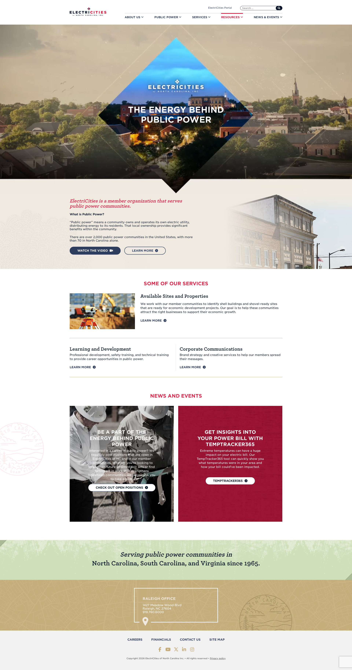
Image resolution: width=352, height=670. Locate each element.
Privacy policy (218, 658)
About (133, 17)
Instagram (192, 649)
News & (267, 17)
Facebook (160, 649)
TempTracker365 (228, 481)
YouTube (168, 649)
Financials (161, 639)
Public (166, 17)
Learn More (151, 320)
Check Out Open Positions (119, 487)
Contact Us (190, 639)
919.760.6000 (153, 612)
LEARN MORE (142, 250)
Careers (134, 639)
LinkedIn (184, 649)
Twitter (176, 649)
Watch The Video (92, 250)
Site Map (217, 639)
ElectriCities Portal (220, 7)
